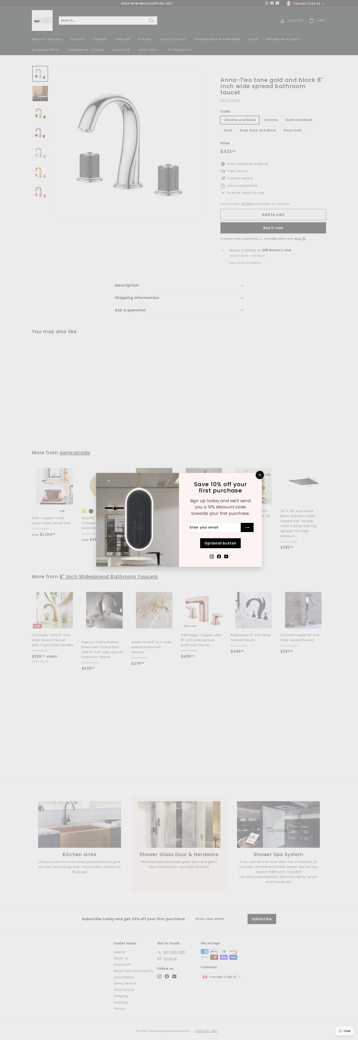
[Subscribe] (247, 527)
